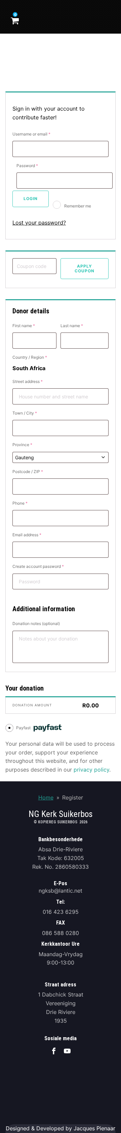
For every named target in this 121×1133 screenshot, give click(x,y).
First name (23, 325)
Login (31, 198)
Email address (26, 534)
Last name (72, 325)
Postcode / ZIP (27, 471)
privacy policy (91, 769)
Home (45, 797)
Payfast (24, 727)
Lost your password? (39, 222)
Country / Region (29, 357)
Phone (20, 503)
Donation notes (36, 623)
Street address (27, 381)
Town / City (24, 413)
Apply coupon (84, 268)
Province (22, 444)
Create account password (38, 566)
